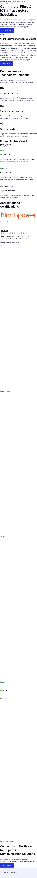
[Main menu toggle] (7, 7)
